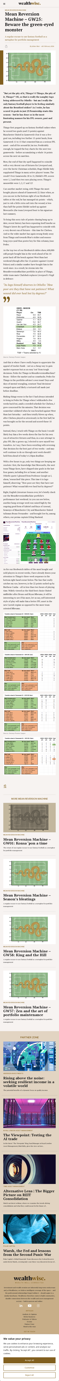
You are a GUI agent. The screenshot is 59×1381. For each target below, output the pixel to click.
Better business (29, 1317)
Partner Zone (29, 1324)
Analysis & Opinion (29, 1314)
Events (29, 1322)
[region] (29, 1357)
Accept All (29, 1360)
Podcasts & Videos (30, 1319)
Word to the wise (29, 1327)
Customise (29, 1367)
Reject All (29, 1375)
